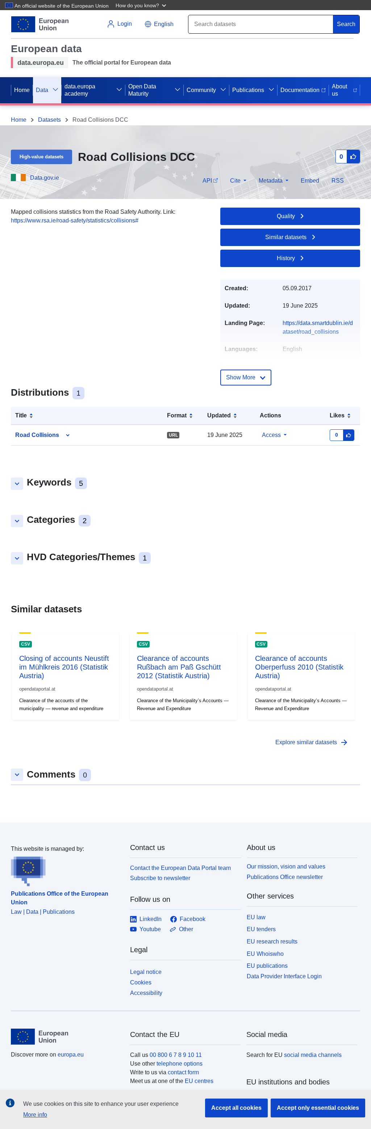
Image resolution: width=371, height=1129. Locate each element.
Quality (286, 216)
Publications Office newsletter (285, 877)
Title (21, 415)
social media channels (313, 1055)
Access (271, 435)
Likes (337, 415)
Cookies (140, 982)
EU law (256, 917)
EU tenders (261, 929)
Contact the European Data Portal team (180, 868)
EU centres (199, 1081)
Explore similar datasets (312, 742)
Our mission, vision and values (286, 866)
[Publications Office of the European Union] (66, 870)
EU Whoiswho (265, 954)
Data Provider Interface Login (284, 976)
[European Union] (66, 1037)
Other (186, 929)
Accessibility (146, 993)
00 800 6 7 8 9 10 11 (176, 1055)
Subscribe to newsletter (160, 878)
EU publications (267, 966)
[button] (141, 5)
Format (177, 415)
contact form (183, 1072)
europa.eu (71, 1054)
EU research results (272, 941)
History (286, 258)
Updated (219, 415)
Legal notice (146, 972)
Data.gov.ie (44, 178)
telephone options (180, 1064)
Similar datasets (286, 237)
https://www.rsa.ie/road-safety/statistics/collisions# (74, 220)
